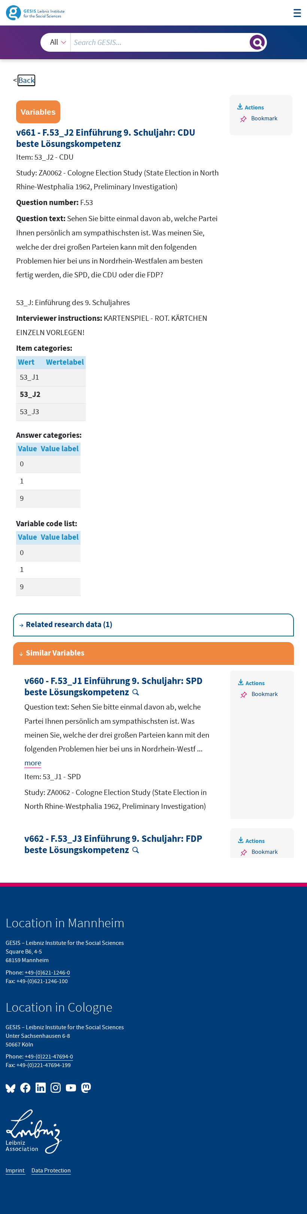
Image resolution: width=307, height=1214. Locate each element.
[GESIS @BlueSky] (12, 1087)
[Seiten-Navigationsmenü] (297, 13)
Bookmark (264, 118)
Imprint (15, 1170)
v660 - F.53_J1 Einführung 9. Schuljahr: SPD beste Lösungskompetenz (113, 687)
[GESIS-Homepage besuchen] (36, 12)
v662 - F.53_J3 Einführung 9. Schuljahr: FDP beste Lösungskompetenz (113, 845)
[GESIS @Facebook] (25, 1087)
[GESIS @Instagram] (56, 1087)
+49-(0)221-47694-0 (49, 1056)
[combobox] (154, 42)
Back (26, 80)
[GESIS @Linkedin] (40, 1087)
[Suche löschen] (243, 42)
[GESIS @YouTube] (71, 1087)
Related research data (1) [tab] (69, 625)
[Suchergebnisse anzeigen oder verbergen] (257, 42)
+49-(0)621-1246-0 (47, 973)
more (32, 763)
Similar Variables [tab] (55, 653)
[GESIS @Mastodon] (85, 1087)
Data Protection (51, 1170)
